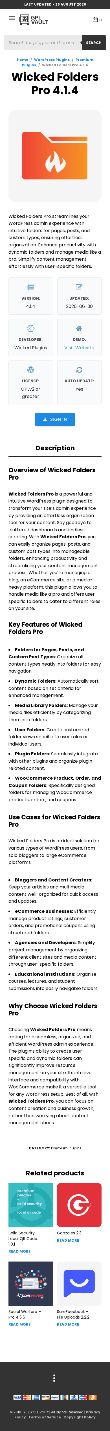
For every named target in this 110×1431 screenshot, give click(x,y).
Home (22, 59)
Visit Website (79, 348)
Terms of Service (44, 1417)
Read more (19, 1251)
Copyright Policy (79, 1417)
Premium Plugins (66, 1148)
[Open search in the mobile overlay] (55, 42)
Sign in (58, 419)
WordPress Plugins (52, 59)
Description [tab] (55, 448)
